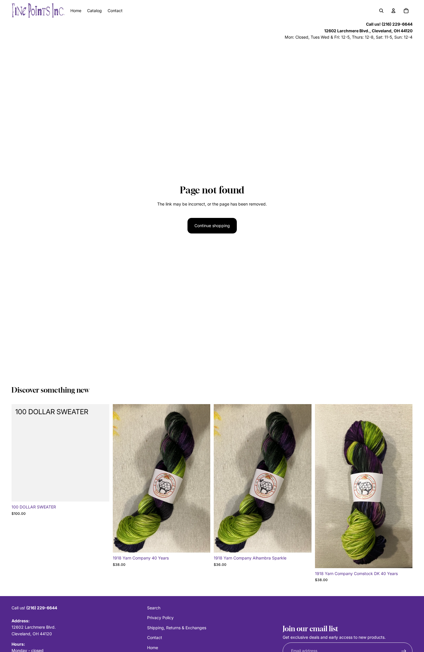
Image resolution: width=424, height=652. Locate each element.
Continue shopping (212, 225)
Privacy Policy (160, 617)
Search (153, 607)
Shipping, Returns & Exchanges (176, 627)
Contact (154, 637)
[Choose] (201, 543)
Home (152, 647)
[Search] (381, 10)
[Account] (393, 10)
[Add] (100, 493)
